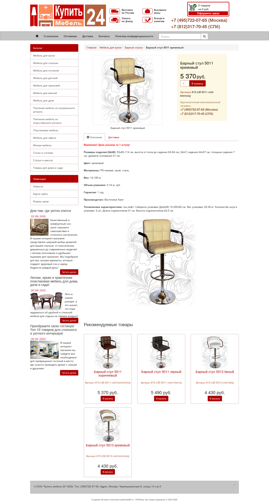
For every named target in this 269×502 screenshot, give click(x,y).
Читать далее (69, 271)
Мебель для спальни (45, 63)
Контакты (104, 36)
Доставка (87, 36)
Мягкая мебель (42, 145)
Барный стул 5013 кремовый (108, 445)
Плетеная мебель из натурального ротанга (54, 109)
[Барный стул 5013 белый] (214, 352)
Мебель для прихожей (46, 85)
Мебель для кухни (44, 55)
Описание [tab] (95, 137)
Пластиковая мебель (45, 130)
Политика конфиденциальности (134, 36)
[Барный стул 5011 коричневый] (107, 352)
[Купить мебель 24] (68, 15)
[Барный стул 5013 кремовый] (107, 425)
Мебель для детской (45, 78)
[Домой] (37, 36)
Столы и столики (43, 152)
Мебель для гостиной (46, 70)
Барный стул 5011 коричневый (108, 373)
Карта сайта (40, 194)
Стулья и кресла (43, 160)
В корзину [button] (197, 83)
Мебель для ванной (45, 93)
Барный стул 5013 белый (215, 371)
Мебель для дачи (43, 100)
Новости (38, 186)
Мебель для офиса (44, 137)
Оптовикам (70, 36)
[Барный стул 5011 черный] (161, 352)
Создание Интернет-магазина (105, 499)
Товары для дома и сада (48, 167)
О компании (51, 36)
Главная (91, 47)
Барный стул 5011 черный (161, 371)
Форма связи (41, 201)
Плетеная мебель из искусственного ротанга (47, 120)
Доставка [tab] (113, 137)
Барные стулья (134, 47)
